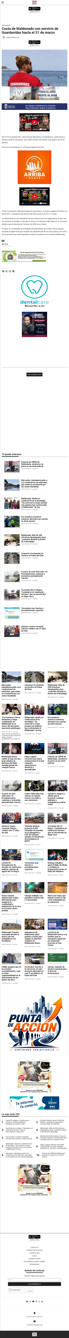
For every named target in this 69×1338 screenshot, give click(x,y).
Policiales (15, 731)
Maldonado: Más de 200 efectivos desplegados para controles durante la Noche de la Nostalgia (33, 538)
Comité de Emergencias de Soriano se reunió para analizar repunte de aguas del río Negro (11, 867)
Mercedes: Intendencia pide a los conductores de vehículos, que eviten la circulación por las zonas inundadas (34, 483)
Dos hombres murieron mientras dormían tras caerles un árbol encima (34, 519)
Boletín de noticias (34, 1270)
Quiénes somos (34, 1259)
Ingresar (35, 1264)
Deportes (15, 770)
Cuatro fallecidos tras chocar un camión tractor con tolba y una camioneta (34, 797)
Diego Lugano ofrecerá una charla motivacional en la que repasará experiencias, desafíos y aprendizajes (53, 1146)
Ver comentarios (34, 374)
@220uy (5, 244)
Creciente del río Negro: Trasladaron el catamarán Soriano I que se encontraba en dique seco (33, 593)
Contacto (34, 1247)
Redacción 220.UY (13, 37)
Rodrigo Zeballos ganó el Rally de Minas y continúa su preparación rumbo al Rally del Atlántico (57, 867)
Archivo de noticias (34, 1250)
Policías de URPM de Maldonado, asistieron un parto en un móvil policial (32, 464)
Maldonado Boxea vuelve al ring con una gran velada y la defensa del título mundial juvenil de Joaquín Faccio (11, 762)
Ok (34, 1334)
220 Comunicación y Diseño (34, 1261)
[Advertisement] (34, 352)
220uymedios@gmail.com (34, 1325)
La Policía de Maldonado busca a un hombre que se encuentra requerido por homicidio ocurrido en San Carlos (57, 938)
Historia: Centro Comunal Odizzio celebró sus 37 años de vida (33, 628)
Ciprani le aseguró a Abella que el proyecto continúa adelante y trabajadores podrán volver (56, 799)
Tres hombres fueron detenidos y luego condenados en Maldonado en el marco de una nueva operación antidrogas (11, 722)
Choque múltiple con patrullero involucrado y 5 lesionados (34, 898)
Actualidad (6, 25)
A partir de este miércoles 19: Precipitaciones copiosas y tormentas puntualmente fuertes (34, 575)
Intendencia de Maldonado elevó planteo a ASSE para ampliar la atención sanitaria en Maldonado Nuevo (33, 937)
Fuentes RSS (34, 1253)
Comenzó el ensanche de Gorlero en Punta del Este (32, 554)
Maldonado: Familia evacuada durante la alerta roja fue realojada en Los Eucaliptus (10, 936)
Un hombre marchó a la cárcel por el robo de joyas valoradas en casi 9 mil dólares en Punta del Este (34, 971)
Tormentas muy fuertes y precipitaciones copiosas (32, 609)
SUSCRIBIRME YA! (34, 1284)
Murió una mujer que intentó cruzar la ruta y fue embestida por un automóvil (57, 899)
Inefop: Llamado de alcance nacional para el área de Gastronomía (57, 970)
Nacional (38, 844)
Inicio (34, 1256)
